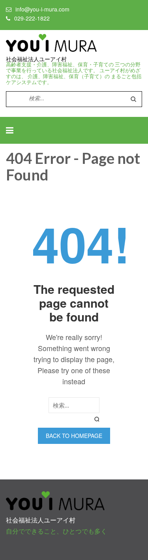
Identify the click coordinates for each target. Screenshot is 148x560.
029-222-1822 (32, 18)
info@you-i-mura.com (42, 9)
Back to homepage (74, 436)
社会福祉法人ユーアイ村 (36, 59)
